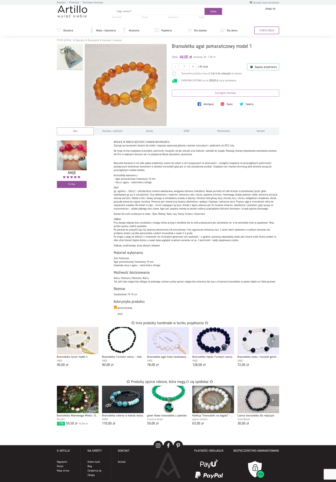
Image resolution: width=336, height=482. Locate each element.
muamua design (155, 419)
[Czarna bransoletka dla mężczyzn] (258, 399)
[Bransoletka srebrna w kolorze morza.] (123, 399)
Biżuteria (68, 30)
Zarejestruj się (94, 471)
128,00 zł (199, 365)
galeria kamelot (200, 419)
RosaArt (61, 419)
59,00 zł (153, 423)
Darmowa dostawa (93, 2)
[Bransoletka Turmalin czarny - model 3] (123, 340)
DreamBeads (243, 419)
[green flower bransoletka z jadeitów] (168, 399)
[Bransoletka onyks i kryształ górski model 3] (258, 340)
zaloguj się (270, 9)
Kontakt (261, 131)
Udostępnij (208, 104)
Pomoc (60, 466)
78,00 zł (153, 365)
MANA (105, 419)
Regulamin (62, 462)
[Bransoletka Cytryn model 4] (78, 340)
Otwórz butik (94, 462)
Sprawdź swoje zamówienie (265, 3)
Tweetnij (249, 104)
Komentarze (223, 131)
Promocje (74, 2)
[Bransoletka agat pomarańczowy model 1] (126, 85)
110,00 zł (108, 423)
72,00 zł (243, 365)
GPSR (186, 131)
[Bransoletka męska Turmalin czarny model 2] (213, 340)
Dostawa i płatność (112, 131)
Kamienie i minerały (112, 40)
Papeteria (166, 30)
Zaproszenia (173, 17)
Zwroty (149, 131)
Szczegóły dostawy (225, 93)
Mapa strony (63, 471)
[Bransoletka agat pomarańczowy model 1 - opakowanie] (70, 57)
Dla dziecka (200, 30)
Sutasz (202, 17)
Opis (75, 131)
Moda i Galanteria (106, 30)
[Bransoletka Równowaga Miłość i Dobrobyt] (78, 399)
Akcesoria (134, 30)
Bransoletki (117, 17)
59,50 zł (73, 423)
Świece (145, 17)
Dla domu (232, 30)
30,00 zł (243, 423)
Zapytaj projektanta (265, 67)
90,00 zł (62, 365)
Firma (71, 184)
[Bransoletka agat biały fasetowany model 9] (168, 340)
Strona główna (64, 40)
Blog (90, 466)
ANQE (59, 361)
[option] (78, 347)
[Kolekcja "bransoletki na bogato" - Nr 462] (213, 399)
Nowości (61, 2)
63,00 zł (198, 423)
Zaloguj (91, 475)
